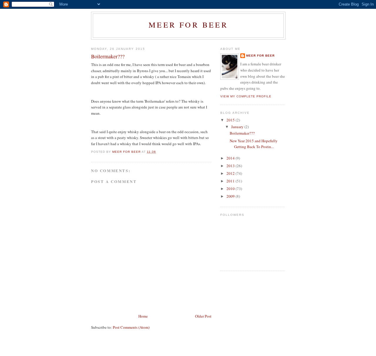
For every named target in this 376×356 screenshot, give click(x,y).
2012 (231, 173)
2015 (231, 120)
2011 (231, 181)
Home (143, 316)
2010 (231, 188)
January (237, 126)
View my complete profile (245, 96)
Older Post (203, 316)
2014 (231, 158)
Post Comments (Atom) (131, 327)
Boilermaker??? (242, 133)
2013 (231, 165)
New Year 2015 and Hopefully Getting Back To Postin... (254, 143)
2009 (231, 196)
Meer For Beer (188, 25)
